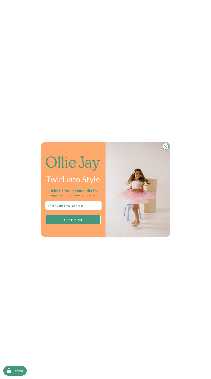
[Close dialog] (166, 146)
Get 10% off (73, 220)
